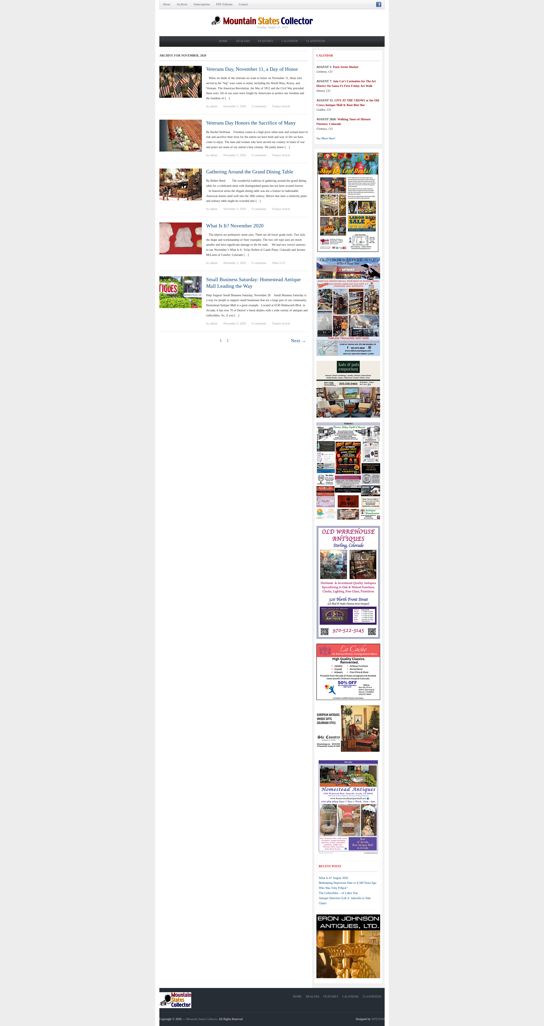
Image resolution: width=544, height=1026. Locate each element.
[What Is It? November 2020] (180, 238)
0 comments (259, 106)
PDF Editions (224, 4)
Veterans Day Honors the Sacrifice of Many (251, 123)
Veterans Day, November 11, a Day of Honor (252, 69)
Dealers (243, 41)
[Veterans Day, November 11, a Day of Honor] (180, 81)
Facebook (378, 4)
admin (213, 106)
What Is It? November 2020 (235, 225)
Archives (182, 4)
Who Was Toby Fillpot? (333, 888)
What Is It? (279, 263)
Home (223, 41)
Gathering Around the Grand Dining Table (249, 171)
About (166, 4)
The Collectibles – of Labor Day (338, 893)
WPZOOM (378, 1019)
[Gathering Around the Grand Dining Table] (180, 184)
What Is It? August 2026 (333, 878)
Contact (243, 4)
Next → (298, 340)
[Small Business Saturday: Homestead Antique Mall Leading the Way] (180, 291)
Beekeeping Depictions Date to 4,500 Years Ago (347, 882)
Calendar (290, 41)
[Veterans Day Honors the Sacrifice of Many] (180, 135)
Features (265, 41)
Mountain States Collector (201, 1019)
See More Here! (326, 138)
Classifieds (315, 41)
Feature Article (281, 106)
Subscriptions (202, 4)
